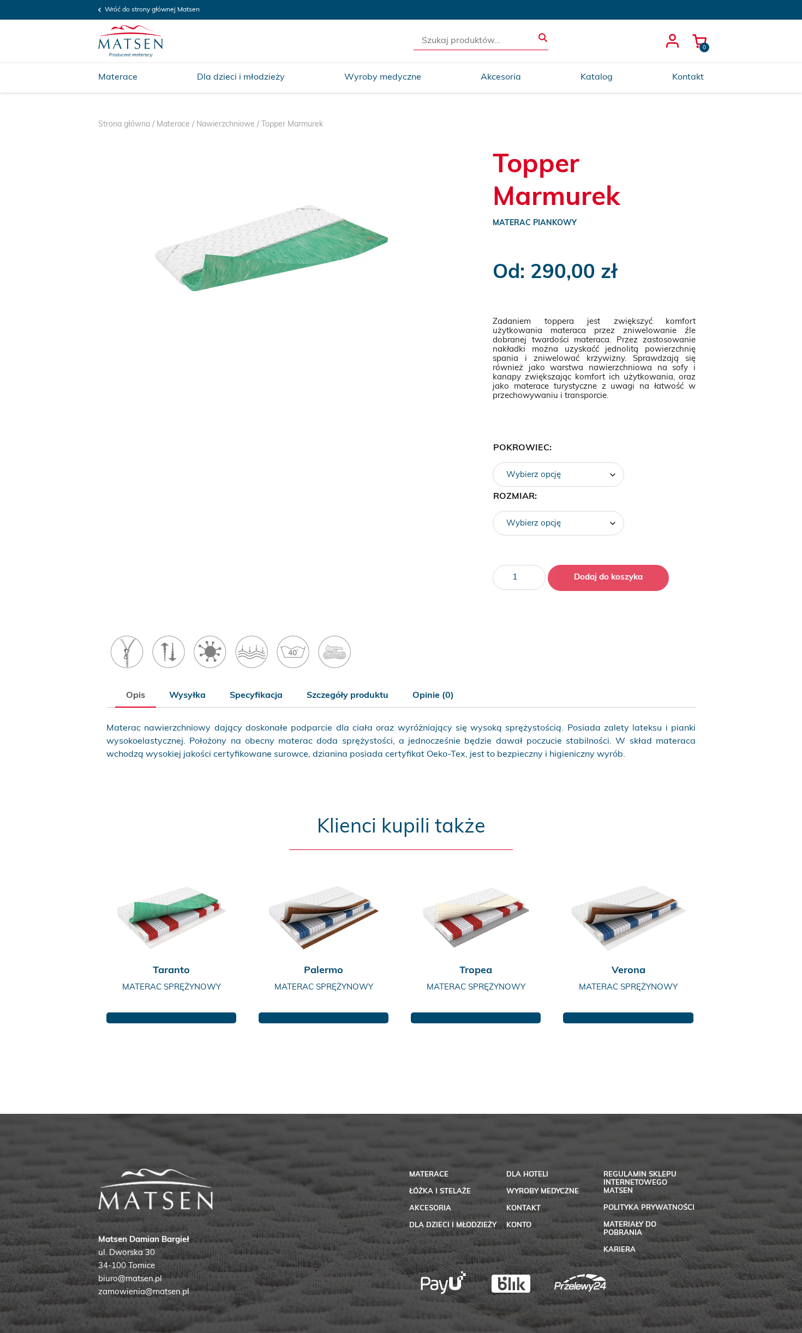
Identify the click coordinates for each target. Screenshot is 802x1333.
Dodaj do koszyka (608, 578)
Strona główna (124, 124)
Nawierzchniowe (225, 124)
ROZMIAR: (515, 496)
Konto (518, 1225)
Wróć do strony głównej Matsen (152, 10)
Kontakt (688, 77)
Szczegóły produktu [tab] (347, 695)
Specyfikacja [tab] (256, 695)
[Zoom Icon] (271, 259)
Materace (117, 77)
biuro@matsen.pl (130, 1279)
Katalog (596, 77)
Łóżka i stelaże (440, 1191)
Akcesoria (501, 77)
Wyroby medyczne (382, 77)
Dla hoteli (527, 1174)
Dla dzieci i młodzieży (241, 77)
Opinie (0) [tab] (433, 695)
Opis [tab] (135, 695)
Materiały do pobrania (629, 1229)
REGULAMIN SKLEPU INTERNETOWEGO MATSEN (640, 1183)
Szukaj (542, 38)
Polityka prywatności (649, 1207)
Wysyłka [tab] (187, 695)
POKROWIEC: (522, 448)
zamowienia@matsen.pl (143, 1292)
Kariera (619, 1249)
